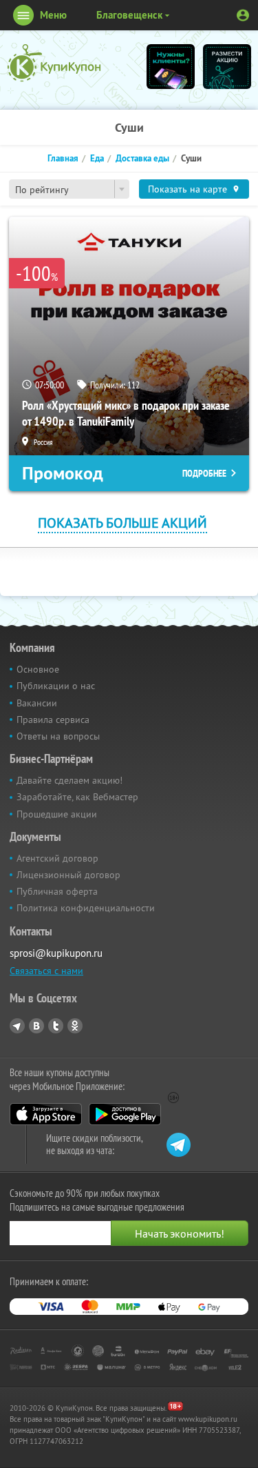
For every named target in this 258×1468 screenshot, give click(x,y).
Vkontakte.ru (36, 1025)
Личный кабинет (243, 15)
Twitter (55, 1025)
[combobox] (69, 189)
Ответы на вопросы (58, 736)
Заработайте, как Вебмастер (77, 797)
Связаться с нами (46, 970)
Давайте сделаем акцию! (69, 780)
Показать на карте (187, 189)
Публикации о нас (56, 686)
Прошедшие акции (57, 814)
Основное (38, 669)
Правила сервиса (53, 719)
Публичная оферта (57, 891)
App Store (46, 1114)
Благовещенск (129, 14)
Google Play (125, 1114)
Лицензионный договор (68, 875)
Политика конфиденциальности (86, 908)
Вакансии (37, 703)
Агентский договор (57, 858)
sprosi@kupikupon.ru (56, 953)
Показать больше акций (122, 522)
